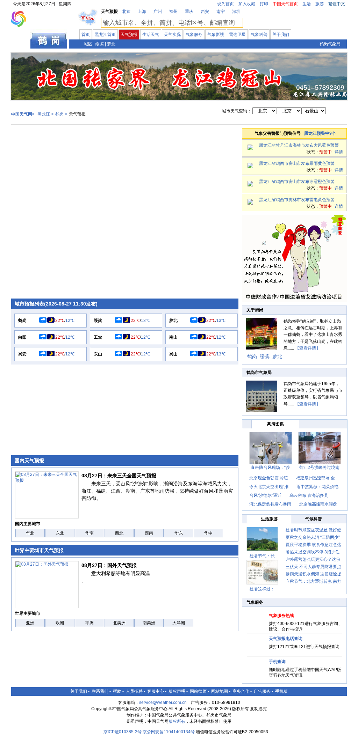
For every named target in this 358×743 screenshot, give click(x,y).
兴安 (22, 354)
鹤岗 (59, 114)
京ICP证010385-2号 (122, 731)
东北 (60, 533)
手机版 (281, 691)
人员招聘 (134, 691)
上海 (142, 11)
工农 (98, 337)
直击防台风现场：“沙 (270, 467)
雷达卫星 (237, 34)
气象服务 (194, 34)
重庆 (189, 11)
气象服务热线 (281, 615)
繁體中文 (336, 3)
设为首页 (225, 3)
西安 (205, 11)
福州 (173, 11)
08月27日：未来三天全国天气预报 (118, 475)
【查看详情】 (307, 348)
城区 (88, 44)
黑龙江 (21, 43)
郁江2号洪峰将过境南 (319, 467)
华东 (178, 533)
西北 (119, 533)
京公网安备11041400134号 (169, 731)
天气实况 (172, 34)
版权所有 (177, 721)
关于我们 (280, 34)
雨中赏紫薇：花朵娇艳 (317, 486)
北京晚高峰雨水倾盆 (318, 504)
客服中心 (155, 691)
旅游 (319, 3)
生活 (306, 3)
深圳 (236, 11)
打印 (264, 3)
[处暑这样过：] (262, 572)
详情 (339, 151)
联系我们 (100, 691)
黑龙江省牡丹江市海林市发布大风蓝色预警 (299, 145)
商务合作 (240, 691)
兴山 (173, 354)
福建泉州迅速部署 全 (315, 478)
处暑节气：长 (262, 555)
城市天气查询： (236, 111)
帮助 (117, 691)
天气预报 (129, 34)
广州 (157, 11)
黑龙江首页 (105, 34)
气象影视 (215, 34)
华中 (208, 533)
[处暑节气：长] (262, 539)
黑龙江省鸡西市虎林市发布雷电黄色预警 (297, 199)
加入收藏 (246, 3)
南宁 (220, 11)
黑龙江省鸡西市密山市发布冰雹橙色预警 (297, 181)
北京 (126, 11)
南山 (173, 337)
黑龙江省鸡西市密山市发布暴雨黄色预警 (297, 163)
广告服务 (262, 691)
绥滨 (99, 44)
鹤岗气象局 (330, 44)
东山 (98, 354)
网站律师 (198, 691)
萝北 (111, 44)
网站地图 (219, 691)
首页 (85, 34)
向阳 (22, 337)
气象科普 (259, 34)
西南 (149, 533)
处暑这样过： (262, 589)
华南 (89, 533)
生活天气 (150, 34)
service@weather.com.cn (163, 702)
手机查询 (277, 661)
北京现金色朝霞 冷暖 (268, 478)
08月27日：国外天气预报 (109, 565)
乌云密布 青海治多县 (308, 495)
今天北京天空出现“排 (268, 486)
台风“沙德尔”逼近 (265, 495)
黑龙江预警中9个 (320, 133)
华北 (30, 533)
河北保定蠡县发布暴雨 (270, 504)
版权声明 (177, 691)
